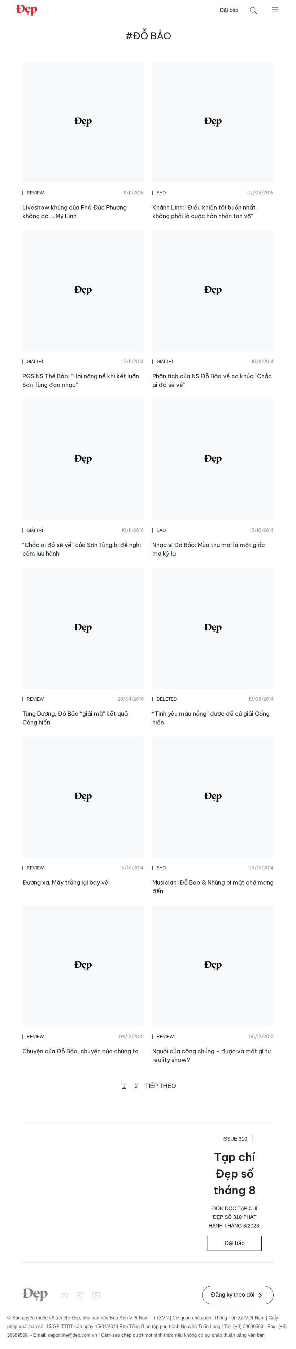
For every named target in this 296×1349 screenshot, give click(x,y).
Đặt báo (229, 10)
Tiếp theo (160, 1086)
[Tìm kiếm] (253, 10)
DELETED (167, 699)
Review (35, 193)
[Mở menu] (275, 9)
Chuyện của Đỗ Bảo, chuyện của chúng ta (80, 1051)
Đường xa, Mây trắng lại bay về (65, 882)
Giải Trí (35, 362)
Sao (161, 193)
